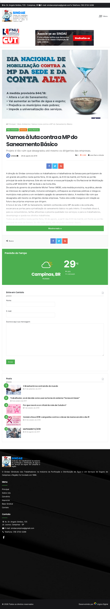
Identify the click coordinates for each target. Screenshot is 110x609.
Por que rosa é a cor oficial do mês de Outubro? (44, 405)
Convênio (6, 496)
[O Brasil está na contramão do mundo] (13, 390)
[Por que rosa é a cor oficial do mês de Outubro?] (13, 409)
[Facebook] (49, 166)
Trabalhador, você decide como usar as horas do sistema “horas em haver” (45, 398)
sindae (13, 156)
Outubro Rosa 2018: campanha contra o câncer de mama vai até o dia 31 (56, 417)
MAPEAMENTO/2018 (32, 429)
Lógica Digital (102, 604)
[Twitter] (55, 166)
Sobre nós (6, 493)
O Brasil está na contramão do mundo (40, 386)
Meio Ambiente (23, 124)
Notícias (23, 130)
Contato (5, 507)
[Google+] (61, 166)
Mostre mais (54, 228)
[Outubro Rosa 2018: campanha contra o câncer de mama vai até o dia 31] (13, 421)
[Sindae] (15, 16)
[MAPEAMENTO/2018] (13, 433)
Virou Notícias (34, 130)
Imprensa (6, 500)
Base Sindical (7, 504)
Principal (11, 124)
